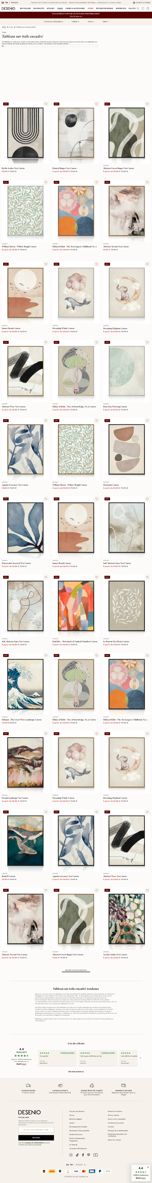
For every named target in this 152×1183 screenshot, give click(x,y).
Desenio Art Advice (115, 1111)
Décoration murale (104, 8)
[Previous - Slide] (35, 1058)
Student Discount (75, 1134)
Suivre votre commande (117, 1119)
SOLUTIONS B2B (135, 8)
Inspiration (121, 8)
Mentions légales (75, 1119)
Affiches (50, 8)
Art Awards (73, 1145)
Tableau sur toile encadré (25, 27)
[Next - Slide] (140, 1058)
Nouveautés (38, 8)
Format (74, 22)
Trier (104, 22)
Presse (71, 1115)
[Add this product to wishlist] (46, 104)
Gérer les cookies (114, 1140)
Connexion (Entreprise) (78, 1148)
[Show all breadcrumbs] (4, 27)
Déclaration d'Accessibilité (79, 1131)
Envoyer (36, 1138)
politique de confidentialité (34, 1143)
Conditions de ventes (116, 1123)
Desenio (82, 1177)
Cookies (111, 1127)
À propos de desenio (77, 1111)
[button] (141, 1173)
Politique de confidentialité (118, 1131)
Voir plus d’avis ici (76, 1071)
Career (72, 1123)
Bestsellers (25, 8)
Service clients (113, 1115)
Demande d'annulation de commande (117, 1135)
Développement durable (78, 1127)
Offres (90, 8)
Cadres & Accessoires (75, 8)
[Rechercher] (138, 8)
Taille (90, 22)
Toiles (60, 8)
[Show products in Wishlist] (142, 8)
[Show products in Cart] (147, 8)
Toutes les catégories (53, 22)
